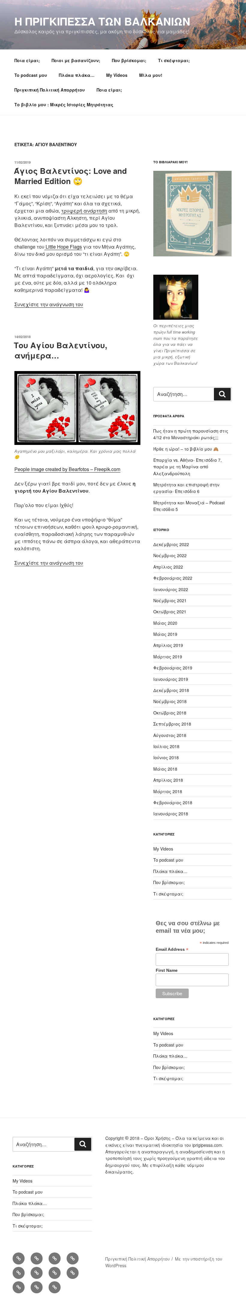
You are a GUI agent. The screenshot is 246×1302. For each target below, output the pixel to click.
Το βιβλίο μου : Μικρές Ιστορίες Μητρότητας (63, 104)
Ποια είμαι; (27, 60)
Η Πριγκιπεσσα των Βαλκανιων (102, 21)
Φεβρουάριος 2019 (172, 668)
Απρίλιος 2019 (168, 645)
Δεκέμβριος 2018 (171, 690)
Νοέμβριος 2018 (170, 701)
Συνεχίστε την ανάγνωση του (48, 304)
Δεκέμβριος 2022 (171, 544)
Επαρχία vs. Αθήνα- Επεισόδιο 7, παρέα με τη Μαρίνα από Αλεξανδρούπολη (187, 466)
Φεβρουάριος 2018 (172, 802)
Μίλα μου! (150, 75)
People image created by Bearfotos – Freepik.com (67, 469)
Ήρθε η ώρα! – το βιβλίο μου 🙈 (185, 449)
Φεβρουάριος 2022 (172, 578)
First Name (167, 970)
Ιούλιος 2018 (166, 746)
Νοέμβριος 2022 (170, 555)
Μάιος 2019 (165, 634)
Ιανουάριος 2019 (170, 679)
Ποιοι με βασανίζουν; (76, 60)
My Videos (117, 75)
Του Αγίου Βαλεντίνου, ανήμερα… (60, 350)
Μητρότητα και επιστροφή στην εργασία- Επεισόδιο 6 (186, 488)
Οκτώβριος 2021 (169, 612)
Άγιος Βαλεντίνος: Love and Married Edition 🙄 (70, 175)
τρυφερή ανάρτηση (84, 210)
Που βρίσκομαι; (129, 60)
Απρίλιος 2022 (168, 567)
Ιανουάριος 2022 (170, 589)
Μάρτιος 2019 (167, 657)
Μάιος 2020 (165, 623)
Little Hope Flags (63, 246)
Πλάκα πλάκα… (76, 75)
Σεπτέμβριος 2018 (172, 724)
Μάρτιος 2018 (167, 791)
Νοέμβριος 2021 (170, 600)
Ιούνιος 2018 (166, 757)
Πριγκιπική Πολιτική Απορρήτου (49, 90)
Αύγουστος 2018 (169, 735)
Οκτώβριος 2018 (169, 713)
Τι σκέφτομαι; (174, 60)
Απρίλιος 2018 (168, 780)
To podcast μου (30, 75)
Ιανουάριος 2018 (170, 814)
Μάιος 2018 (165, 769)
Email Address (172, 949)
